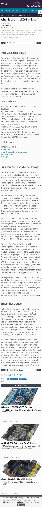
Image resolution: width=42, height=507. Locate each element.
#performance (22, 32)
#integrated (37, 30)
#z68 (33, 35)
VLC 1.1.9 (4, 157)
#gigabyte (12, 37)
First (2, 379)
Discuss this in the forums (12, 375)
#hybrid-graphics (26, 30)
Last (25, 379)
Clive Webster (6, 25)
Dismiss (21, 505)
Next (39, 42)
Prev (3, 43)
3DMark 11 (5, 149)
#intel (18, 37)
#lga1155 (4, 32)
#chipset (7, 30)
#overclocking (12, 32)
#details (17, 30)
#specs (29, 35)
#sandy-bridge (12, 35)
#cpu (12, 30)
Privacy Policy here (31, 502)
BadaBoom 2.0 (7, 154)
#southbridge (22, 35)
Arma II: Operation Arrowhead (14, 152)
